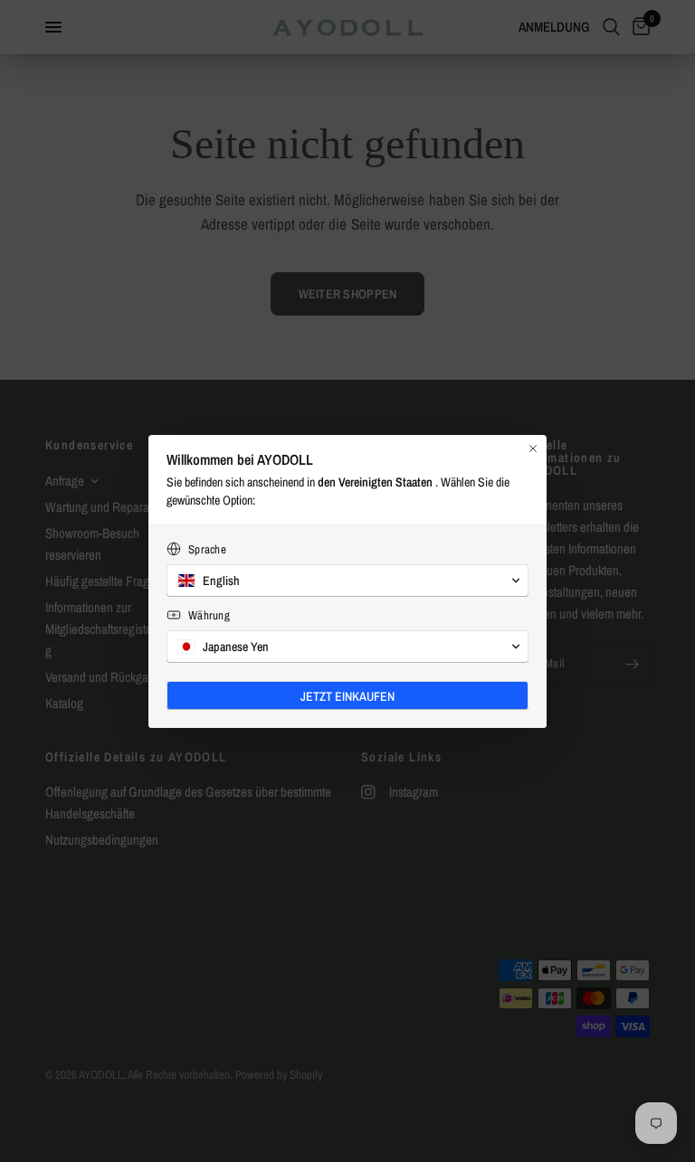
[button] (347, 580)
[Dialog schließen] (533, 448)
